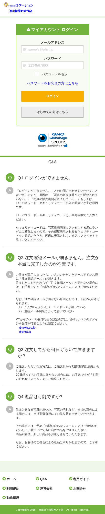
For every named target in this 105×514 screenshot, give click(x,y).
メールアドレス (52, 42)
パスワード (52, 58)
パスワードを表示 (54, 74)
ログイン (52, 96)
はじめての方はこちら (52, 112)
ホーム (11, 479)
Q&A (43, 479)
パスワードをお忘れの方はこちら (52, 83)
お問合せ (79, 488)
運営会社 (46, 488)
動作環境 (12, 498)
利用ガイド (80, 479)
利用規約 (12, 488)
